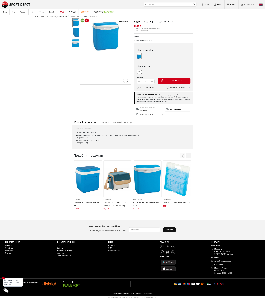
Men (13, 12)
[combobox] (170, 4)
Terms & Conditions (136, 293)
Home (4, 12)
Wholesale (9, 250)
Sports (41, 12)
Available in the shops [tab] (122, 122)
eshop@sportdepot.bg (222, 261)
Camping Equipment (75, 16)
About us (8, 245)
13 (139, 72)
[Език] (261, 4)
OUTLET (72, 12)
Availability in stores (177, 87)
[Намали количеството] (139, 81)
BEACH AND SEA (51, 16)
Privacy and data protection (121, 293)
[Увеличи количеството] (152, 81)
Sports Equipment (62, 16)
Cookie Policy (148, 293)
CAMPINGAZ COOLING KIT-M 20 (177, 202)
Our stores (9, 248)
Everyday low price (64, 255)
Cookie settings (114, 250)
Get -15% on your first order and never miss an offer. (107, 228)
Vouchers (60, 253)
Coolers (85, 16)
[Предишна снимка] (123, 81)
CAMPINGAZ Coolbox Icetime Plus (86, 204)
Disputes (111, 245)
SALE (62, 12)
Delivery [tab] (105, 122)
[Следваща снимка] (127, 81)
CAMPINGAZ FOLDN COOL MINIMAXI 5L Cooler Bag (115, 204)
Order (59, 245)
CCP (110, 248)
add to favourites (147, 87)
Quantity (140, 77)
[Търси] (194, 4)
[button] (182, 155)
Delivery (60, 248)
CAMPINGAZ (142, 22)
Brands (52, 12)
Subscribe (169, 230)
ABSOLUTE (104, 12)
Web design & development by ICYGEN (145, 297)
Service (8, 253)
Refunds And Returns (65, 250)
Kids (32, 12)
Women (23, 12)
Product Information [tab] (85, 122)
